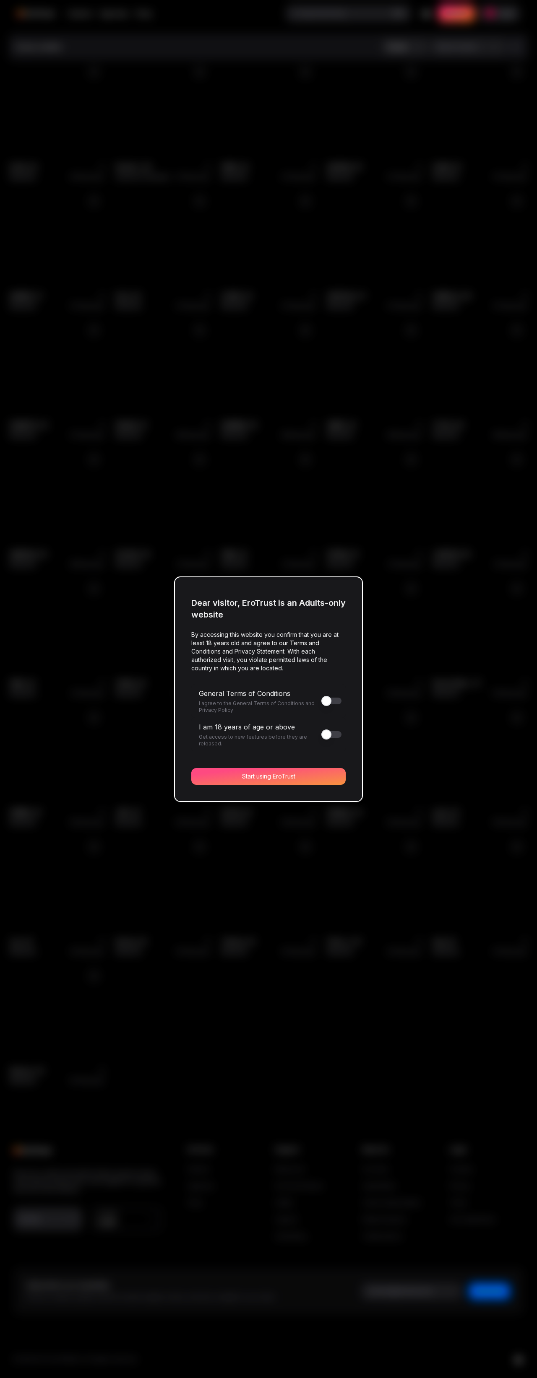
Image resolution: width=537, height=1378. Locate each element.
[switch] (265, 701)
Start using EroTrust (268, 776)
